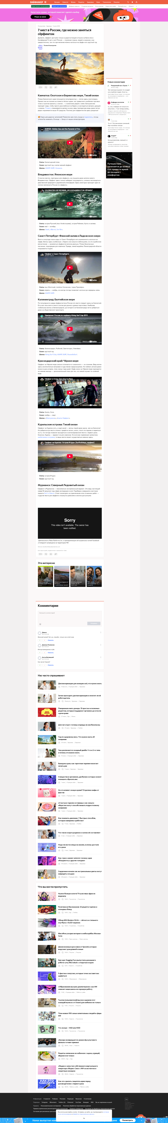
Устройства (72, 926)
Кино (71, 1045)
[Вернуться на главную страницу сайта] (36, 2)
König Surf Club (50, 354)
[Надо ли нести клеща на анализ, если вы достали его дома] (70, 847)
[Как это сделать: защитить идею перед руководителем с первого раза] (70, 1084)
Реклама (40, 585)
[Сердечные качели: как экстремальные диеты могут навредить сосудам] (70, 874)
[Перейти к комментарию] (119, 91)
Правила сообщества (76, 1108)
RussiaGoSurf (72, 354)
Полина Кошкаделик (50, 45)
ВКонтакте (53, 1102)
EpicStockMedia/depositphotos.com (51, 546)
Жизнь (73, 716)
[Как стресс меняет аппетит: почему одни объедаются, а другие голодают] (70, 860)
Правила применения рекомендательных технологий (50, 1108)
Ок (84, 1118)
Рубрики (55, 1099)
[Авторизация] (136, 2)
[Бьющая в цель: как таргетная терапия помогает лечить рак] (70, 766)
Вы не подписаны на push (104, 1102)
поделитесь (88, 117)
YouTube (78, 1102)
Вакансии (79, 1099)
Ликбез (80, 728)
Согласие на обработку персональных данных (100, 1108)
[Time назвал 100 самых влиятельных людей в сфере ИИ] (70, 1016)
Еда (68, 716)
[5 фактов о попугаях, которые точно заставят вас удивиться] (70, 976)
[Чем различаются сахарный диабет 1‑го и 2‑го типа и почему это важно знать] (70, 753)
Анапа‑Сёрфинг (63, 418)
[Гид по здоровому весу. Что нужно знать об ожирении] (70, 739)
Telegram (45, 1102)
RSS (92, 1102)
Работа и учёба (81, 992)
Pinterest (70, 1102)
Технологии (72, 899)
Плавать (48, 108)
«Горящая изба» (73, 686)
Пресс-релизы (73, 939)
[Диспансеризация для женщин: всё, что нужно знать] (70, 685)
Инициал (86, 1102)
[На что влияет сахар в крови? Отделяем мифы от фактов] (70, 792)
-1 (44, 640)
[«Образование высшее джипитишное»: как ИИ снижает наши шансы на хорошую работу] (70, 989)
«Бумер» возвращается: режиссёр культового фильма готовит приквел (118, 145)
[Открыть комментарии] (62, 701)
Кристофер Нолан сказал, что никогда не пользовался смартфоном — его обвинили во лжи (119, 96)
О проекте (47, 1099)
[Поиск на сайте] (128, 2)
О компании (87, 1099)
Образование (73, 979)
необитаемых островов (46, 437)
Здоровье (82, 686)
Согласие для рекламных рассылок (44, 1111)
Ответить (51, 640)
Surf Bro (59, 229)
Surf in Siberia (49, 493)
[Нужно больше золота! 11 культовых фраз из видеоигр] (70, 896)
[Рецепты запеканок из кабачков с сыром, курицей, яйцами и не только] (70, 1056)
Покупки (71, 952)
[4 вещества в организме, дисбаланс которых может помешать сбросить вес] (70, 779)
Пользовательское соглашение (51, 1106)
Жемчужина (50, 418)
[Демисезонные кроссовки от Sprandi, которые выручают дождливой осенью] (70, 949)
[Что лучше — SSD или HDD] (70, 1029)
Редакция (70, 1099)
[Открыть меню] (101, 632)
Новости (71, 965)
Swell (47, 229)
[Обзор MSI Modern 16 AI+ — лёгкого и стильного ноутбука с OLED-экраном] (70, 923)
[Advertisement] (70, 502)
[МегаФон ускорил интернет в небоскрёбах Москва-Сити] (70, 936)
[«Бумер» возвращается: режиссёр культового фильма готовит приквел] (70, 1042)
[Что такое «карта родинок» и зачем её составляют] (70, 834)
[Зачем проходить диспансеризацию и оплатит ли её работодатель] (70, 698)
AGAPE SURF (50, 168)
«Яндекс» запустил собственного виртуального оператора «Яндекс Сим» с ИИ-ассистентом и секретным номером (119, 112)
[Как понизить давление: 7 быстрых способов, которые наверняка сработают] (70, 821)
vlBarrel (53, 229)
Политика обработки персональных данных (77, 1106)
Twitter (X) (62, 1102)
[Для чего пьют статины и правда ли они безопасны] (70, 726)
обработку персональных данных (83, 1114)
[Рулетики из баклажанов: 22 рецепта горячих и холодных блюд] (70, 909)
